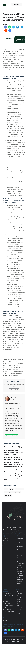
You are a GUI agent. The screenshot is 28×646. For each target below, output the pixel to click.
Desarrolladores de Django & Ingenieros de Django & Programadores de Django (21, 572)
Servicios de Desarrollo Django (13, 447)
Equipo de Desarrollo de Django (20, 555)
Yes (12, 389)
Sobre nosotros (7, 543)
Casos (6, 540)
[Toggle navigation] (23, 4)
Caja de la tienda (19, 612)
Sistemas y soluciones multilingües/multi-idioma (9, 604)
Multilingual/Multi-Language (12, 492)
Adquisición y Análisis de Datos (9, 610)
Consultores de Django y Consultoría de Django (21, 562)
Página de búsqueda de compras (19, 594)
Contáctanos (8, 547)
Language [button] (17, 4)
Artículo (12, 11)
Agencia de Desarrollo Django (20, 540)
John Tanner (15, 398)
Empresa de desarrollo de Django (20, 547)
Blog (8, 11)
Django (11, 489)
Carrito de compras (19, 608)
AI (16, 489)
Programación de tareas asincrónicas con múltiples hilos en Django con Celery (13, 452)
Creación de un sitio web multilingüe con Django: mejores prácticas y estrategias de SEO (13, 464)
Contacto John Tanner (11, 435)
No (16, 389)
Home (4, 11)
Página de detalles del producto (19, 602)
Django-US (8, 495)
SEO (22, 489)
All (6, 489)
